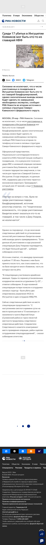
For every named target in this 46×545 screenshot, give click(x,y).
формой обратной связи (23, 517)
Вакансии (5, 477)
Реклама (18, 468)
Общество (15, 464)
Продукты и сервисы (32, 468)
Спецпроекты (7, 468)
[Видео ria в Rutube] (39, 451)
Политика (5, 464)
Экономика (26, 464)
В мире (35, 464)
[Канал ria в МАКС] (6, 451)
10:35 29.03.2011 (8, 27)
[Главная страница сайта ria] (13, 21)
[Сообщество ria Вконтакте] (23, 451)
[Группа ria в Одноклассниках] (31, 451)
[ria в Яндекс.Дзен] (14, 451)
